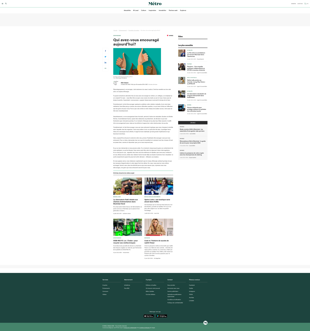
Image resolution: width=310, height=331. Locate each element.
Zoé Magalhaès (157, 258)
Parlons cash (173, 10)
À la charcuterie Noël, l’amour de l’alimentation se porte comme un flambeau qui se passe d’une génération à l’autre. (127, 208)
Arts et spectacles (192, 77)
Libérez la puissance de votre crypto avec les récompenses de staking (192, 154)
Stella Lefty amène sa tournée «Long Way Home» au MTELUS (196, 82)
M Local (136, 10)
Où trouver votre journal (153, 288)
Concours (105, 291)
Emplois (105, 285)
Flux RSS (126, 288)
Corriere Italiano (150, 294)
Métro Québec (150, 291)
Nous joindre (171, 285)
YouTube (191, 297)
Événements (106, 288)
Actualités (127, 10)
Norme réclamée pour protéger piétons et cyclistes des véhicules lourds (196, 109)
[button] (2, 4)
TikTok (191, 294)
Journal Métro (193, 133)
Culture (143, 10)
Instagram (192, 291)
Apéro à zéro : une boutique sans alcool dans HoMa (157, 200)
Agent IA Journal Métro (202, 72)
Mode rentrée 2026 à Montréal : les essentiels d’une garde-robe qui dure (192, 130)
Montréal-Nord (117, 196)
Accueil (115, 30)
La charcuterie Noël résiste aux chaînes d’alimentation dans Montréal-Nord (125, 201)
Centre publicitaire (172, 291)
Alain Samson (124, 82)
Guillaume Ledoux (127, 213)
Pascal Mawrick (200, 59)
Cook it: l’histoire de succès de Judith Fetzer (156, 241)
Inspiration (152, 10)
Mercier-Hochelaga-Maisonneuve (152, 196)
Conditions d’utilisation (174, 299)
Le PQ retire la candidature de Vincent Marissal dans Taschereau (196, 54)
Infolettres (127, 285)
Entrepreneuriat (123, 30)
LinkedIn (191, 300)
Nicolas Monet (126, 252)
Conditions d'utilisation (144, 327)
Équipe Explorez (192, 157)
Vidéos (104, 294)
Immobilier (162, 10)
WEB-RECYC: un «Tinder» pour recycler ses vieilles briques (125, 241)
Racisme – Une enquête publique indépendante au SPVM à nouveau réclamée (196, 68)
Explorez (183, 10)
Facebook (192, 285)
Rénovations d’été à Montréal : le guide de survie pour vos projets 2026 (193, 142)
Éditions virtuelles (151, 285)
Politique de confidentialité (175, 303)
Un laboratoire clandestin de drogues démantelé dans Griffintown (196, 95)
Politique (189, 64)
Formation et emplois (133, 30)
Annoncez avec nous (173, 288)
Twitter (191, 288)
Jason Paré (156, 213)
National (189, 104)
